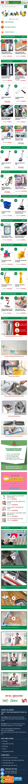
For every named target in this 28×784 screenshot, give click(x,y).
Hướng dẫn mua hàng (7, 743)
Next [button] (25, 13)
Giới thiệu (4, 741)
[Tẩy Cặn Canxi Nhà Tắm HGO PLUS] (21, 111)
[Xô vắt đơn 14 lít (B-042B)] (7, 205)
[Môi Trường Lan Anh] (15, 2)
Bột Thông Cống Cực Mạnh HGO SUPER (6, 118)
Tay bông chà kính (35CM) (19, 98)
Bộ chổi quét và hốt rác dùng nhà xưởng (20, 212)
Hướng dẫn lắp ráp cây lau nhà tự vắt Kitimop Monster (11, 668)
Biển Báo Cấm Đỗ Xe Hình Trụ (20, 285)
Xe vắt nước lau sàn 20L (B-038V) (20, 261)
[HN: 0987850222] (2, 778)
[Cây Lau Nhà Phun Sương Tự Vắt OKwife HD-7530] (21, 69)
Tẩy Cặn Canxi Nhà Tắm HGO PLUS (20, 118)
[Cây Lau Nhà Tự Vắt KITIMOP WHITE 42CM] (21, 45)
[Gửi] (25, 6)
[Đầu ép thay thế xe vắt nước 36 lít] (7, 278)
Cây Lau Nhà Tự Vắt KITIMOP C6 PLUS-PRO (7, 53)
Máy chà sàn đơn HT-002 (6, 98)
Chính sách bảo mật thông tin (10, 757)
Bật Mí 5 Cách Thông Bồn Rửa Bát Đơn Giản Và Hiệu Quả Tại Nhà (14, 396)
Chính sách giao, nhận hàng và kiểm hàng (13, 760)
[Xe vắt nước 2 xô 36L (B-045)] (7, 253)
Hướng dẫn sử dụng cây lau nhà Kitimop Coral (10, 627)
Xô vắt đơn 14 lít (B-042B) (6, 212)
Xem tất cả (23, 36)
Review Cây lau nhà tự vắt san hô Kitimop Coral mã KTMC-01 (12, 566)
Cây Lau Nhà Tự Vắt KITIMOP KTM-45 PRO (20, 310)
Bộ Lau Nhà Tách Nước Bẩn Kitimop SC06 (14, 416)
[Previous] (1, 49)
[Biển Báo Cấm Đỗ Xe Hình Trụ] (21, 278)
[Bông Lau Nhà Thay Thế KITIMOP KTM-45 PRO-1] (7, 302)
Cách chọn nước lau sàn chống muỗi (14, 376)
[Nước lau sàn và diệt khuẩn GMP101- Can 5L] (7, 229)
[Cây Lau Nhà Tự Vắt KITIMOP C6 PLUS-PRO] (7, 45)
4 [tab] (14, 19)
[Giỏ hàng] (27, 2)
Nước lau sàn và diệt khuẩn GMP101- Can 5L (7, 236)
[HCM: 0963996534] (2, 782)
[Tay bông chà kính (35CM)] (21, 90)
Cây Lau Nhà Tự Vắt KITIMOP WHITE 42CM (20, 53)
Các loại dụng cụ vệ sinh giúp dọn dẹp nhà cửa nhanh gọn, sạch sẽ (14, 356)
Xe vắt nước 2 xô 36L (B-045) (6, 261)
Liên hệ (4, 749)
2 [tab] (11, 19)
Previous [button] (3, 13)
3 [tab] (13, 19)
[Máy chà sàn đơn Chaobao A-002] (21, 132)
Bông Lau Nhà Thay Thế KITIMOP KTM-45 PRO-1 (7, 310)
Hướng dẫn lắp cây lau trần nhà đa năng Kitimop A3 (11, 647)
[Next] (27, 49)
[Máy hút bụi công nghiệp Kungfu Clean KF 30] (7, 180)
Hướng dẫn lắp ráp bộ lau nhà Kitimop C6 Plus (10, 688)
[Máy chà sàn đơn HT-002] (7, 90)
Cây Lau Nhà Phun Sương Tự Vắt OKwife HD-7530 (20, 78)
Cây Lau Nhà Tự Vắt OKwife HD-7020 (6, 77)
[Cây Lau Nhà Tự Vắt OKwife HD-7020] (7, 69)
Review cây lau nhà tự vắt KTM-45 (7, 546)
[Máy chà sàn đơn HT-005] (7, 156)
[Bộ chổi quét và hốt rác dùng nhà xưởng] (21, 205)
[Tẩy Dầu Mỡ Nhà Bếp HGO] (7, 131)
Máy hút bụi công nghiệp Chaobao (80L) (20, 188)
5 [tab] (16, 19)
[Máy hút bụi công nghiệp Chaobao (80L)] (21, 180)
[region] (14, 13)
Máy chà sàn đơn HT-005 (6, 163)
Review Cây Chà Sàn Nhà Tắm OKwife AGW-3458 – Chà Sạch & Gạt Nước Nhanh (13, 587)
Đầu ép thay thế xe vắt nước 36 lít (7, 285)
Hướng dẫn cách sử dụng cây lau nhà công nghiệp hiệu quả (14, 436)
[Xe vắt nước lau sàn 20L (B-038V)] (21, 253)
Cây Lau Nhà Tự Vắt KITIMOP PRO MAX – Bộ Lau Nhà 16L (14, 336)
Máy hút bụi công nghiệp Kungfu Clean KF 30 (6, 188)
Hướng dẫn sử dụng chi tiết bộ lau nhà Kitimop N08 (11, 607)
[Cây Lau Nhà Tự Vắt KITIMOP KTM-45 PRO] (21, 302)
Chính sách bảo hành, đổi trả (9, 765)
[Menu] (2, 2)
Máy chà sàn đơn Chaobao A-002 (19, 139)
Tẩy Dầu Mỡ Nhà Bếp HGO (6, 139)
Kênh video (5, 746)
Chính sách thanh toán (8, 763)
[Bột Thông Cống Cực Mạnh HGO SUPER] (7, 111)
